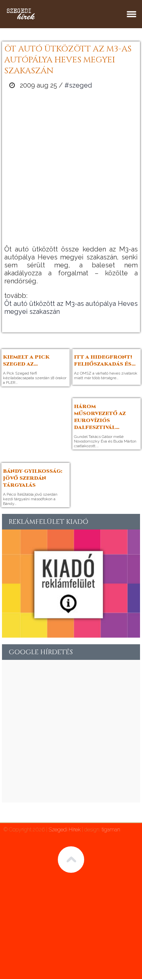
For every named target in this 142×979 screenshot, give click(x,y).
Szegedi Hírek (65, 829)
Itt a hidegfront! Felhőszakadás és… (105, 361)
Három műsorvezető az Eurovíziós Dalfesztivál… (100, 417)
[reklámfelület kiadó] (71, 635)
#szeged (78, 85)
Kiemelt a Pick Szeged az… (26, 361)
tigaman (111, 829)
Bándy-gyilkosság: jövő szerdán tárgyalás (32, 478)
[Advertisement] (71, 167)
